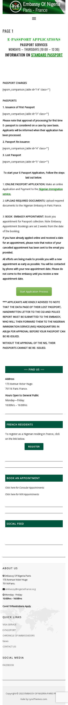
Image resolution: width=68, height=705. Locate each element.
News (6, 641)
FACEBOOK (8, 665)
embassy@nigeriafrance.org (20, 589)
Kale (23, 699)
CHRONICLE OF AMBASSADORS (19, 635)
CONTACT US (9, 646)
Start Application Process (34, 291)
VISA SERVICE (9, 624)
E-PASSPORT (9, 630)
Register (34, 446)
